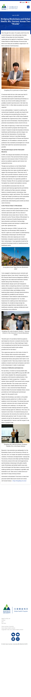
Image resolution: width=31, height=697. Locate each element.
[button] (28, 7)
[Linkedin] (13, 639)
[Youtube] (18, 634)
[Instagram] (18, 639)
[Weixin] (13, 634)
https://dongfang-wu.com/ (20, 480)
